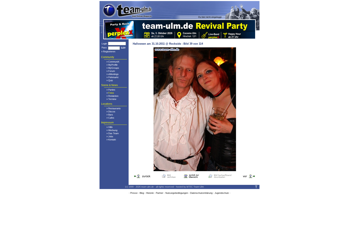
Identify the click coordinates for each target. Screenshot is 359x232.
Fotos (111, 93)
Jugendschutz (222, 193)
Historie (150, 193)
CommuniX (113, 61)
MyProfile (113, 65)
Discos (111, 111)
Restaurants (114, 108)
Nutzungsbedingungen (176, 193)
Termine (112, 99)
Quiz (110, 80)
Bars (110, 114)
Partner (159, 193)
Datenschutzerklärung (201, 193)
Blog (142, 193)
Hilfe (110, 127)
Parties (111, 89)
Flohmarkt (113, 77)
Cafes (111, 118)
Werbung (112, 130)
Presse (134, 193)
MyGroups (113, 68)
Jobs (110, 136)
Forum (111, 71)
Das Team (113, 133)
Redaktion (113, 96)
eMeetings (113, 74)
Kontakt (112, 139)
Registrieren (109, 51)
